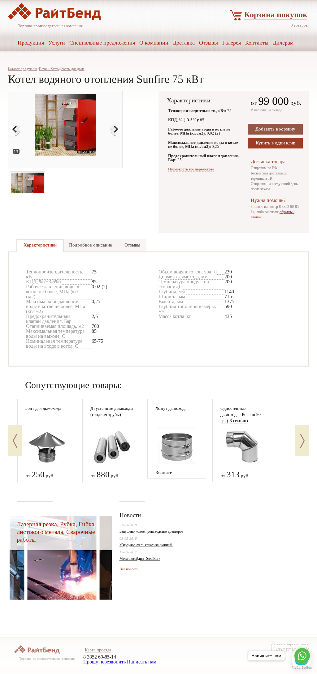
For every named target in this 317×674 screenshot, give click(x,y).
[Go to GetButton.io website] (302, 668)
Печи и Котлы (49, 69)
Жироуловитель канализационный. (146, 545)
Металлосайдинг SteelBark (139, 558)
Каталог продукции (22, 69)
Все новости (128, 569)
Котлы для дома (73, 69)
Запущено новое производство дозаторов (151, 531)
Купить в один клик (275, 142)
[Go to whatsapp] (302, 655)
